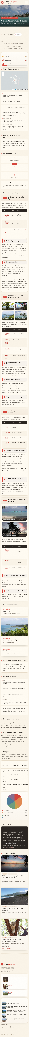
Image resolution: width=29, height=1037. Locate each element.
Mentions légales (5, 1034)
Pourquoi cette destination (17, 43)
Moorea (11, 847)
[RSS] (13, 1027)
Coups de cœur (7, 46)
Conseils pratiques (8, 48)
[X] (7, 1027)
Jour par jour (17, 44)
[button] (14, 80)
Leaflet (14, 89)
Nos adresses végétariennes (10, 49)
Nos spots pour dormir (19, 48)
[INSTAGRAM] (2, 1027)
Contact (12, 1034)
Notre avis (25, 49)
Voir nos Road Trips (22, 956)
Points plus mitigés (17, 46)
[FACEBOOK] (5, 1027)
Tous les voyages (5, 956)
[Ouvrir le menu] (26, 2)
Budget (19, 49)
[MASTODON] (10, 1027)
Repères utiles (7, 43)
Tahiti (7, 847)
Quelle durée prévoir (8, 44)
